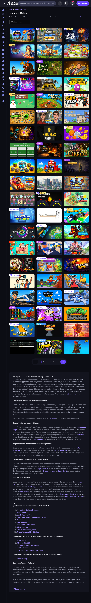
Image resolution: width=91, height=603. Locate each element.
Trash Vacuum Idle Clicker (28, 532)
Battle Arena (22, 548)
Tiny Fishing (38, 439)
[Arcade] (3, 46)
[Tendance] (3, 22)
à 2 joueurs (71, 394)
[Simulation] (3, 80)
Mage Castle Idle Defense (28, 510)
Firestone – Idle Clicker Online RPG (32, 517)
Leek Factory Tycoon (74, 496)
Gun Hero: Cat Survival (26, 525)
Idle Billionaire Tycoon (26, 529)
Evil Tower (21, 512)
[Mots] (3, 69)
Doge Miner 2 (42, 468)
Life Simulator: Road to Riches (30, 550)
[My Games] (66, 3)
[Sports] (3, 84)
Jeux (11, 9)
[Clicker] (3, 57)
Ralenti (23, 9)
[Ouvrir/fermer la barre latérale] (3, 3)
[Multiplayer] (3, 33)
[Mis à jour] (3, 25)
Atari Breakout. (61, 450)
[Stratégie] (3, 88)
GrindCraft (62, 471)
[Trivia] (3, 95)
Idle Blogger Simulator (37, 487)
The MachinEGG (23, 522)
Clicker (16, 9)
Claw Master (22, 527)
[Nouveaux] (3, 18)
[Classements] (3, 37)
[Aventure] (3, 50)
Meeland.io (22, 520)
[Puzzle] (3, 76)
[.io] (3, 65)
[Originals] (3, 29)
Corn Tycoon (24, 492)
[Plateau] (3, 73)
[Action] (3, 42)
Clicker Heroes (49, 471)
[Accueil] (3, 10)
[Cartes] (3, 54)
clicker (53, 419)
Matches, (80, 434)
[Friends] (60, 3)
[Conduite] (3, 61)
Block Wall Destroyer (69, 494)
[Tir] (3, 91)
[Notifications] (72, 3)
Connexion (82, 3)
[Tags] (3, 101)
